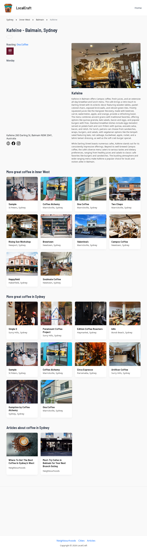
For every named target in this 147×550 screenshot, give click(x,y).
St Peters (13, 207)
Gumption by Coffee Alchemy (19, 409)
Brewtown (48, 241)
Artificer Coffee (119, 369)
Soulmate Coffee (52, 279)
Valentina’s (83, 241)
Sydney (9, 19)
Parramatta (82, 373)
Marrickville (48, 207)
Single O (13, 328)
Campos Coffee (119, 241)
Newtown (47, 245)
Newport (13, 245)
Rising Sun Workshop (20, 241)
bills (113, 328)
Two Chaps (117, 204)
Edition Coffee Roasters (90, 328)
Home (138, 7)
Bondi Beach (117, 332)
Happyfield (14, 279)
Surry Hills (14, 332)
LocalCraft (23, 8)
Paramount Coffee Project (52, 330)
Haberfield (14, 282)
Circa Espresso (85, 369)
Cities (81, 540)
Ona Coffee (22, 44)
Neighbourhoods (66, 540)
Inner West (24, 19)
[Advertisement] (73, 511)
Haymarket (82, 332)
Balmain (40, 19)
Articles (91, 540)
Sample (13, 204)
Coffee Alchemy (51, 204)
